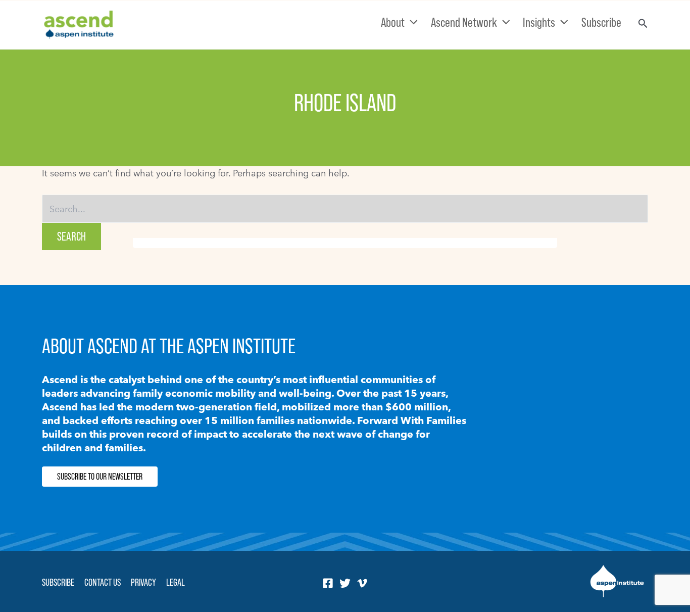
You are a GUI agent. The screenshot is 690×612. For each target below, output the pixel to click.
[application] (411, 22)
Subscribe (58, 582)
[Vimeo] (362, 583)
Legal (175, 582)
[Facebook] (327, 583)
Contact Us (102, 582)
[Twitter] (345, 583)
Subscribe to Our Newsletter (99, 477)
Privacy (143, 582)
